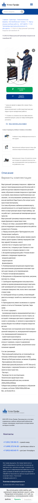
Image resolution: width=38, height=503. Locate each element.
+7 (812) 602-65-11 (10, 450)
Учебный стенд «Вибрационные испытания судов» (24, 137)
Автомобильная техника (17, 22)
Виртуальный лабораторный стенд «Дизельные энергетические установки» (24, 148)
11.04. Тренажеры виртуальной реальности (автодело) (17, 26)
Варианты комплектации (16, 177)
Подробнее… (28, 499)
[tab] (19, 172)
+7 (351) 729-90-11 (10, 442)
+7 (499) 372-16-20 (11, 446)
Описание (7, 172)
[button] (32, 4)
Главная (5, 20)
